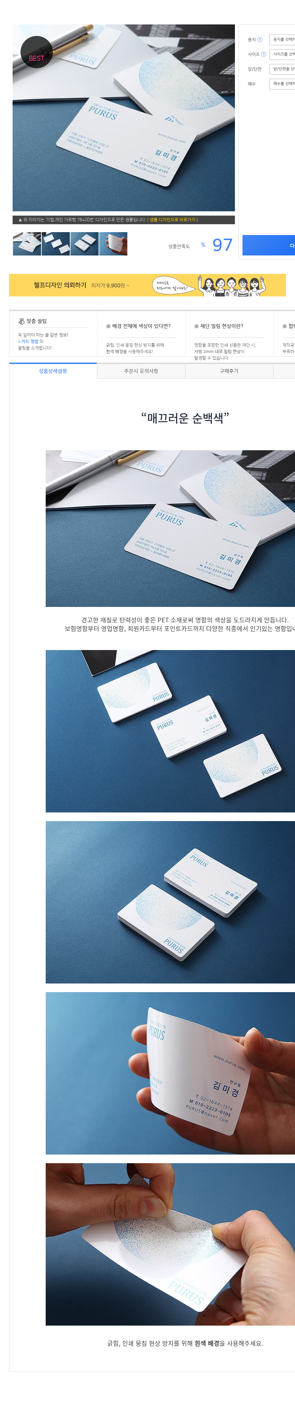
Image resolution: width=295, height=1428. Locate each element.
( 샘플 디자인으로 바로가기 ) (172, 219)
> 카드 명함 (28, 341)
